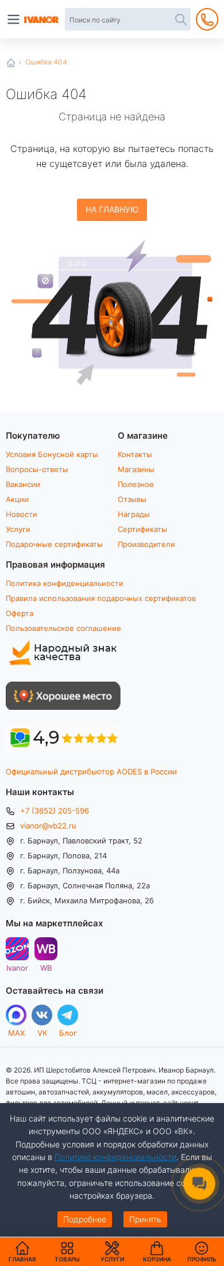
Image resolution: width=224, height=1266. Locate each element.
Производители (146, 544)
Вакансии (23, 484)
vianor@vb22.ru (48, 825)
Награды (134, 514)
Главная (11, 63)
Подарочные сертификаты (54, 544)
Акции (17, 499)
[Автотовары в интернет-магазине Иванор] (42, 19)
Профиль (202, 1259)
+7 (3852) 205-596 (54, 810)
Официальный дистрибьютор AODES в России (91, 771)
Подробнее (84, 1219)
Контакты (135, 454)
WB (46, 967)
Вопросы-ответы (37, 469)
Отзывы (132, 499)
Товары (67, 1251)
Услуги (18, 529)
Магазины (136, 469)
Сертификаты (142, 529)
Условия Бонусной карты (52, 454)
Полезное (136, 484)
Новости (21, 514)
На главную (112, 209)
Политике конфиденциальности (115, 1156)
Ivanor (17, 967)
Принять (145, 1219)
